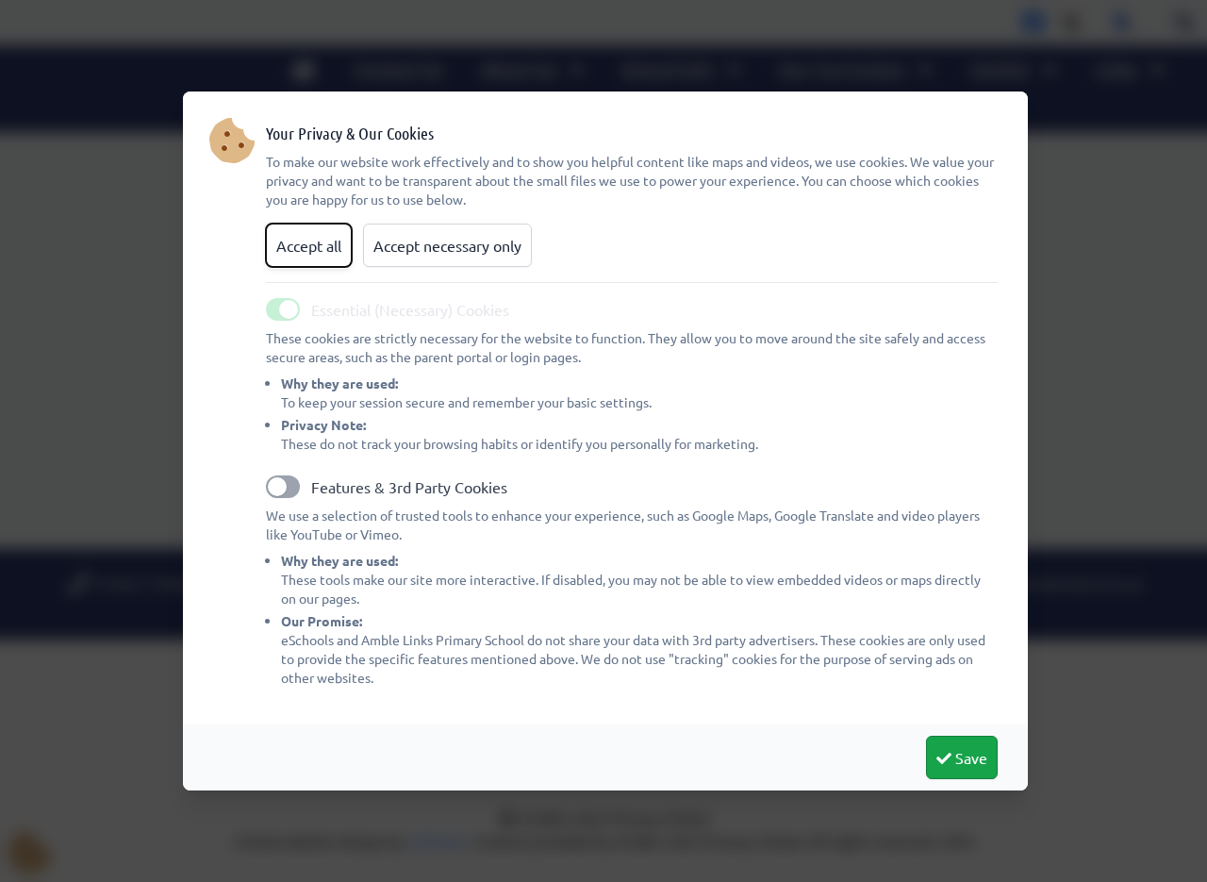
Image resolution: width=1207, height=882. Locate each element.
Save (969, 757)
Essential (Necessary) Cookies (410, 309)
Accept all (308, 245)
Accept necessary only (447, 245)
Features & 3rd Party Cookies (409, 486)
